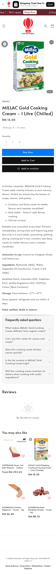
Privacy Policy (25, 566)
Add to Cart (28, 160)
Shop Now (28, 12)
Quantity (6, 136)
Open (50, 4)
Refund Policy (37, 566)
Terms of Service (12, 566)
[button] (3, 26)
